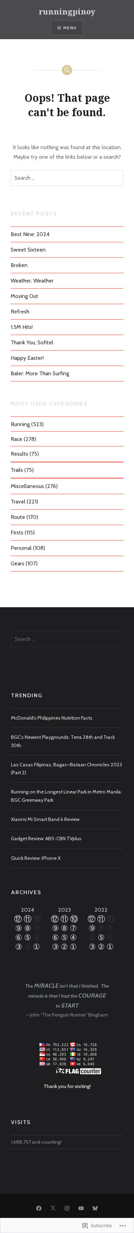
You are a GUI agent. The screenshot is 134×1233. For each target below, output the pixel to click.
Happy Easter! (27, 358)
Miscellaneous (27, 486)
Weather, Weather (32, 280)
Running (20, 424)
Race (16, 439)
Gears (17, 563)
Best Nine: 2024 (30, 234)
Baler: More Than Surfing (40, 373)
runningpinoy (67, 11)
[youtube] (81, 1207)
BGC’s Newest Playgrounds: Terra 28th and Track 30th (63, 741)
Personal (21, 548)
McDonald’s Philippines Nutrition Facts (51, 718)
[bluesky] (95, 1207)
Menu (70, 27)
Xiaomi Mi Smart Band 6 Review (45, 819)
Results (19, 454)
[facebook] (38, 1207)
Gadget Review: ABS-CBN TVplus (46, 838)
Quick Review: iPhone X (36, 858)
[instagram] (67, 1207)
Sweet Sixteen (28, 249)
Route (18, 517)
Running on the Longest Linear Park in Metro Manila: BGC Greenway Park (66, 796)
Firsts (17, 532)
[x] (52, 1207)
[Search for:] (67, 178)
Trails (17, 470)
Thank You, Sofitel (32, 342)
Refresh (20, 311)
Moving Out (24, 296)
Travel (18, 501)
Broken (19, 265)
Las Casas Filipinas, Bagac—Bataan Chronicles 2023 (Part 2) (66, 769)
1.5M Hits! (22, 327)
